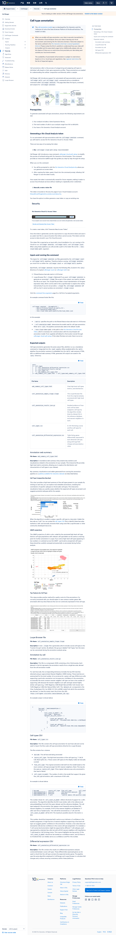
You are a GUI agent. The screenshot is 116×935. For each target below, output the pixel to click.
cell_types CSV (60, 521)
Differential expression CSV (103, 53)
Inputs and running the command (103, 36)
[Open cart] (111, 3)
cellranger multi (62, 270)
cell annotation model (45, 27)
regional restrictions (72, 59)
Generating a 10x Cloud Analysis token (103, 33)
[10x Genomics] (38, 901)
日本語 (109, 932)
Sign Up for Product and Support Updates (98, 890)
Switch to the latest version (93, 14)
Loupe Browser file (100, 45)
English (99, 932)
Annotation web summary (102, 42)
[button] (25, 41)
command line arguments (44, 293)
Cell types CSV (99, 50)
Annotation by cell (100, 47)
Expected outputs (99, 39)
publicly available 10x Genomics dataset (51, 474)
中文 (104, 932)
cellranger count (49, 270)
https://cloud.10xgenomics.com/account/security (45, 194)
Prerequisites (97, 29)
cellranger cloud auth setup (68, 154)
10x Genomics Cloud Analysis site (66, 167)
